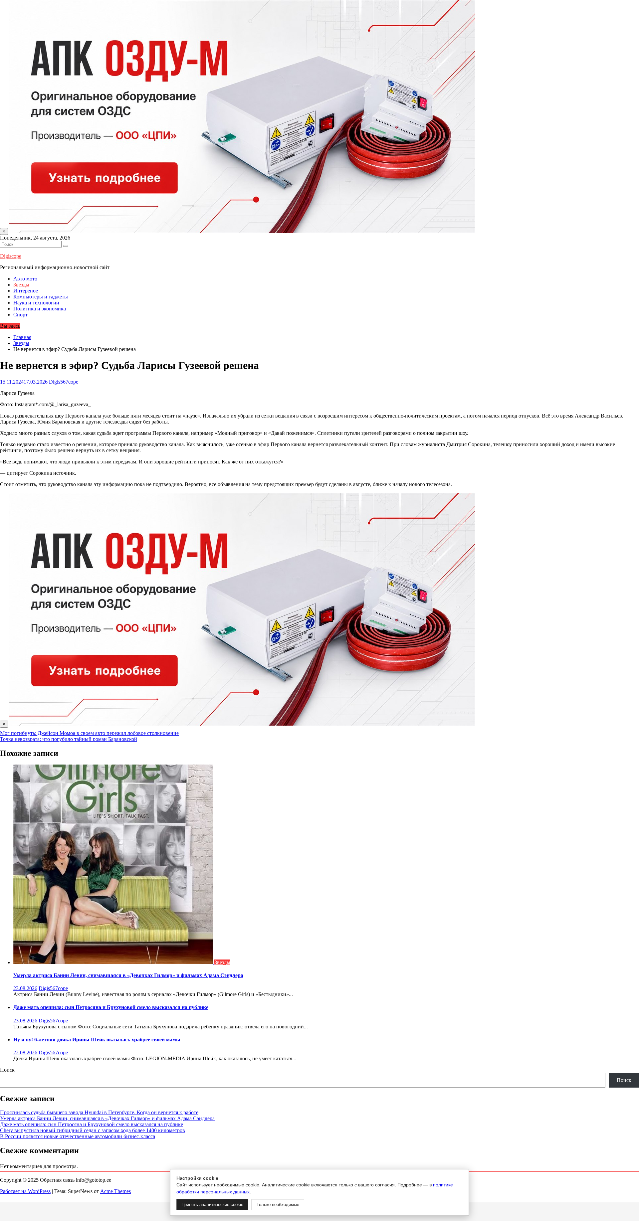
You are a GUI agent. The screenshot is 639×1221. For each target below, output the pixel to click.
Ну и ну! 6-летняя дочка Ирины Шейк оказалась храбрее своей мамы (96, 1039)
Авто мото (25, 278)
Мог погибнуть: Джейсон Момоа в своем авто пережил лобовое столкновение (89, 733)
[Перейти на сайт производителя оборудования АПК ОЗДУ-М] (242, 231)
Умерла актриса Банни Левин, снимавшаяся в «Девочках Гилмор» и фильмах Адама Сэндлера (128, 975)
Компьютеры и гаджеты (40, 296)
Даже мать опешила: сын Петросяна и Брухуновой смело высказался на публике (110, 1007)
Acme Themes (115, 1191)
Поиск (7, 1070)
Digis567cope (63, 382)
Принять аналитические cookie (212, 1204)
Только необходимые (278, 1204)
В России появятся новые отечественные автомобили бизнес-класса (77, 1136)
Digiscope (10, 256)
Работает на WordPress (25, 1191)
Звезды (21, 284)
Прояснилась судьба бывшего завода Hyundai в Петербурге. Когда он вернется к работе (99, 1112)
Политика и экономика (39, 308)
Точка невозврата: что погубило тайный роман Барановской (68, 739)
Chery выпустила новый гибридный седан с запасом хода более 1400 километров (92, 1130)
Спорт (20, 314)
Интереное (25, 290)
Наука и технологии (36, 302)
